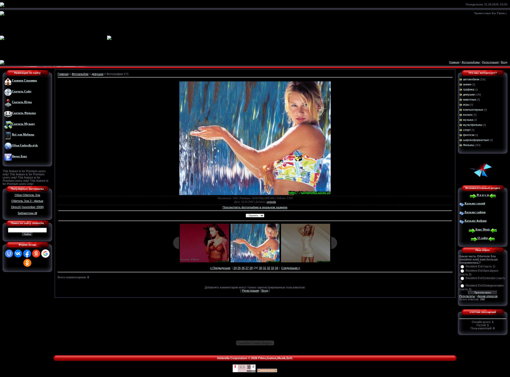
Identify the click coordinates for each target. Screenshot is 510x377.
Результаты (467, 296)
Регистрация (490, 62)
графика (468, 89)
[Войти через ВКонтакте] (18, 254)
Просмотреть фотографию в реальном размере (255, 207)
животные (469, 99)
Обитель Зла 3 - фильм (27, 200)
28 (251, 268)
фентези (468, 134)
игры (466, 104)
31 (264, 268)
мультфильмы (472, 124)
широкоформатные (476, 140)
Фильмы (468, 145)
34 (276, 268)
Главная (454, 62)
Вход (504, 62)
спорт (467, 129)
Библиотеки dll (27, 213)
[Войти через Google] (45, 253)
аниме (467, 84)
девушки (97, 74)
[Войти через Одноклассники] (27, 263)
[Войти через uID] (9, 254)
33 (272, 268)
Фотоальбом (80, 74)
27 (247, 268)
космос (468, 114)
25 (239, 268)
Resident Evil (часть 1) (480, 266)
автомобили (471, 79)
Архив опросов (487, 296)
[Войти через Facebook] (27, 254)
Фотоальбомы (471, 62)
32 (268, 268)
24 (235, 268)
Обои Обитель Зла (27, 195)
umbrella (271, 202)
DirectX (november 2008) (27, 207)
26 (243, 268)
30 (260, 268)
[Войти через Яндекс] (36, 254)
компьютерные (473, 109)
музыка (468, 119)
